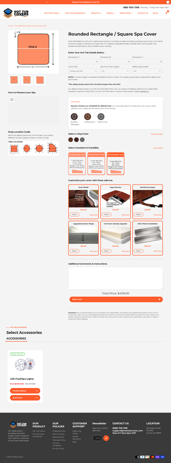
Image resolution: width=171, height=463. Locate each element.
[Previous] (47, 2)
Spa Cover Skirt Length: (109, 67)
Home (10, 26)
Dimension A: (73, 57)
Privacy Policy (58, 448)
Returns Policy (58, 434)
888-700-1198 (131, 7)
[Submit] (106, 438)
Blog (75, 442)
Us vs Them (158, 148)
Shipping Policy (59, 431)
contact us (144, 91)
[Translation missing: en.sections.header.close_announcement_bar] (167, 2)
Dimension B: (105, 57)
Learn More (75, 101)
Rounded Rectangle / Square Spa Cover (31, 26)
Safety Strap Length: (140, 67)
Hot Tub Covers (39, 431)
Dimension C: (137, 57)
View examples (157, 134)
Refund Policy (58, 437)
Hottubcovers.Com (17, 457)
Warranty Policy (59, 440)
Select (74, 214)
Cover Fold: (72, 67)
